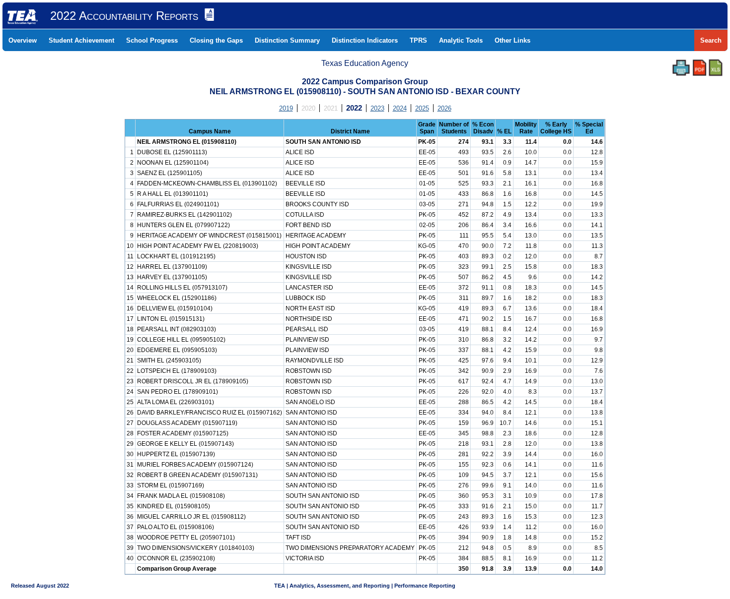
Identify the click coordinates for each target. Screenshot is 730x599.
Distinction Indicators (365, 40)
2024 (400, 108)
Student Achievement (81, 40)
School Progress (152, 40)
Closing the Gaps (216, 40)
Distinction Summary (287, 40)
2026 (444, 108)
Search (711, 40)
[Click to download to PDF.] (699, 67)
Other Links (512, 40)
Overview (22, 40)
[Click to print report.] (681, 67)
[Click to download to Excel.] (716, 67)
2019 (286, 108)
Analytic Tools (461, 40)
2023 (377, 108)
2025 (422, 108)
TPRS (418, 40)
